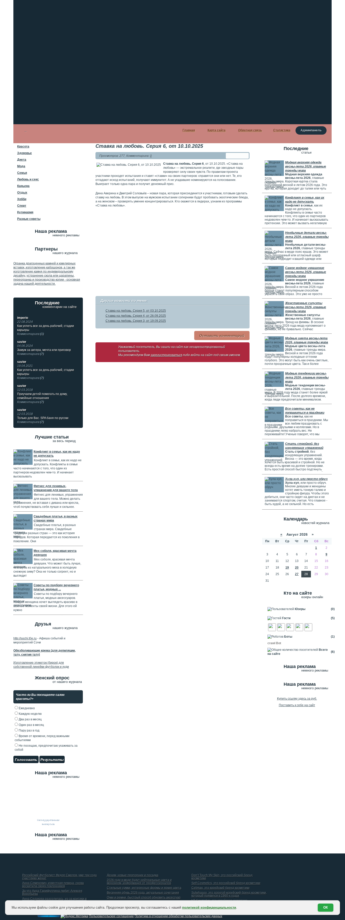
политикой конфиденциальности (209, 907)
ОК (325, 907)
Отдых (22, 192)
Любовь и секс (28, 179)
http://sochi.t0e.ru (25, 638)
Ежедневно (26, 708)
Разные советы (28, 219)
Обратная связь (250, 130)
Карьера (23, 186)
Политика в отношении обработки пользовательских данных (178, 916)
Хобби (21, 199)
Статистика (281, 130)
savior (21, 342)
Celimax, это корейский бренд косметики (220, 888)
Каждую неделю (30, 714)
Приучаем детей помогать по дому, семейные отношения (42, 398)
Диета (21, 159)
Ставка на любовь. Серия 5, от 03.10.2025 (136, 310)
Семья (22, 173)
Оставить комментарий (221, 335)
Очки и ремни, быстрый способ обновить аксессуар (144, 897)
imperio (22, 318)
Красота (23, 146)
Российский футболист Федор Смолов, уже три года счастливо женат (59, 877)
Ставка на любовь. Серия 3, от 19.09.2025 (136, 321)
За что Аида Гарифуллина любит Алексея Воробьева (52, 892)
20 (297, 567)
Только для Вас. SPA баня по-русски (42, 420)
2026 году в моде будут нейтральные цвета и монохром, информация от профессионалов (139, 882)
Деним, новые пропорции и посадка (132, 875)
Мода (21, 166)
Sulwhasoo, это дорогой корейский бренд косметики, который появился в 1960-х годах (229, 894)
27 (297, 574)
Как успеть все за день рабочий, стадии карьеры (45, 330)
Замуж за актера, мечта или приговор (44, 352)
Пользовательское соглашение (111, 916)
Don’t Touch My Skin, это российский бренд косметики (222, 877)
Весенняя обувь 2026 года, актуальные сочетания (143, 892)
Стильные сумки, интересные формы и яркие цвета (144, 888)
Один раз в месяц (31, 725)
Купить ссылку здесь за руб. (297, 698)
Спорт (21, 205)
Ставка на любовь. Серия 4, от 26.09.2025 (136, 316)
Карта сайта (217, 130)
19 (287, 567)
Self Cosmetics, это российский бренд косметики (225, 883)
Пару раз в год (28, 730)
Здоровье (24, 153)
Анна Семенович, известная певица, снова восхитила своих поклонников (53, 885)
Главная (189, 130)
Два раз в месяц (30, 719)
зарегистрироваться (166, 355)
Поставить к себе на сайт (297, 705)
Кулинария (25, 212)
